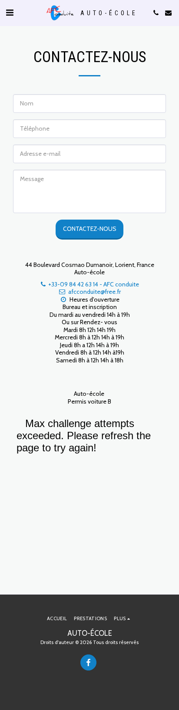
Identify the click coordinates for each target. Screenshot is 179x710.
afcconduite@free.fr (94, 292)
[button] (9, 12)
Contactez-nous (89, 229)
